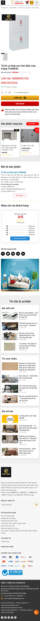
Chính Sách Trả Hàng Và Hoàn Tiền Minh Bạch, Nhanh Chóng (19, 532)
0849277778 (12, 596)
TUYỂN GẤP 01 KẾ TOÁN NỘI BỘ (27, 417)
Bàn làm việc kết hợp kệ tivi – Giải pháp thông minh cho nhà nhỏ (28, 398)
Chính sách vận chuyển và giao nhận (13, 523)
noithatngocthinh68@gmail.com (15, 189)
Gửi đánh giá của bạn (20, 238)
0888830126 (19, 3)
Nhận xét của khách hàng (15, 205)
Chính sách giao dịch (22, 603)
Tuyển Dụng (5, 541)
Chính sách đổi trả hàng (7, 603)
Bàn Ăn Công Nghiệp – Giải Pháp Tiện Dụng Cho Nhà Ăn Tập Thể (28, 315)
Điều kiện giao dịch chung (9, 528)
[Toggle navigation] (36, 2)
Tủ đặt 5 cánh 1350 (27, 146)
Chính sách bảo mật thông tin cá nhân (11, 607)
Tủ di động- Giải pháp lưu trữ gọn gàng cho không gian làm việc (28, 346)
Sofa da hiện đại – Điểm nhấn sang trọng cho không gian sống (27, 451)
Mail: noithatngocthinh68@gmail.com (14, 598)
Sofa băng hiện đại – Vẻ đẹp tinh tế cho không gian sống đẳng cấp (28, 428)
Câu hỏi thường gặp (7, 516)
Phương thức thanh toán (9, 521)
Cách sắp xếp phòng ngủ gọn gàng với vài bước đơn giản (28, 388)
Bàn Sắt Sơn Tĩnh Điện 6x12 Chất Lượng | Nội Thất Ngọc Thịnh (9, 148)
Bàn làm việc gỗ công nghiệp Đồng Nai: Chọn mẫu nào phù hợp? (27, 335)
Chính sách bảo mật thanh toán (9, 605)
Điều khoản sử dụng (25, 610)
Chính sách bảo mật (7, 526)
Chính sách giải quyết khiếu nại (9, 610)
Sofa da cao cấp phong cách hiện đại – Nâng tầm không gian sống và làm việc (28, 439)
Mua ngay (20, 104)
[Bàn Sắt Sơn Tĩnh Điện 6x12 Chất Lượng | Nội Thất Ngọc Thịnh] (10, 135)
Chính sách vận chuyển (7, 612)
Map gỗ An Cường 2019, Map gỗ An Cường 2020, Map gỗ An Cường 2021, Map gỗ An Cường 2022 (27, 366)
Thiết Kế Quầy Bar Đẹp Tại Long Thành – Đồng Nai (28, 324)
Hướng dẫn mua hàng (8, 518)
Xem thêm (31, 124)
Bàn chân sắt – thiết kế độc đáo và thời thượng (28, 377)
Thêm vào (18, 98)
